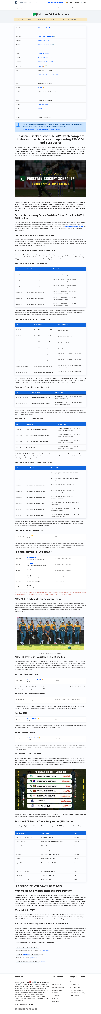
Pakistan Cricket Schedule (55, 2)
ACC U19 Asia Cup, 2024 (44, 40)
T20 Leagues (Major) (43, 104)
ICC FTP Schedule (56, 993)
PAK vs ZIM (18, 7)
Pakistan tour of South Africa (45, 44)
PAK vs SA (25, 7)
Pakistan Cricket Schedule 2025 (74, 226)
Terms (21, 1004)
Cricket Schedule (56, 982)
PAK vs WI (32, 7)
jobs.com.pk (33, 958)
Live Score (17, 9)
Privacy (26, 1004)
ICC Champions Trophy (53, 7)
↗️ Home (83, 2)
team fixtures (26, 954)
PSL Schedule (41, 7)
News (77, 2)
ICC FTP (40, 108)
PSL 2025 (40, 66)
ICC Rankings (55, 995)
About (16, 1004)
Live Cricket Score (56, 984)
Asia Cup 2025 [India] (32, 718)
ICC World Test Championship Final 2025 (48, 75)
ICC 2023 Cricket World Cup (77, 993)
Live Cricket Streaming (58, 987)
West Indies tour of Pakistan (45, 49)
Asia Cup (63, 7)
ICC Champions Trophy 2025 (45, 57)
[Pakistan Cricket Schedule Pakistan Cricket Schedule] (26, 2)
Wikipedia (40, 947)
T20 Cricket (73, 982)
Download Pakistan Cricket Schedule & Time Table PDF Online (41, 129)
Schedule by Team (57, 990)
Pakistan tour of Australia (44, 27)
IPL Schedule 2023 (75, 984)
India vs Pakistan (74, 995)
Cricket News (55, 1001)
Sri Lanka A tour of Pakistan (45, 32)
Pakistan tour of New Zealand (45, 61)
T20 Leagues (71, 7)
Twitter (43, 961)
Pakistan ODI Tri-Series (43, 53)
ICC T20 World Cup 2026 (44, 96)
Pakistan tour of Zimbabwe (45, 36)
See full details (45, 951)
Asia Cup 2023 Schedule (76, 990)
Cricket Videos (55, 998)
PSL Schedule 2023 (31, 557)
